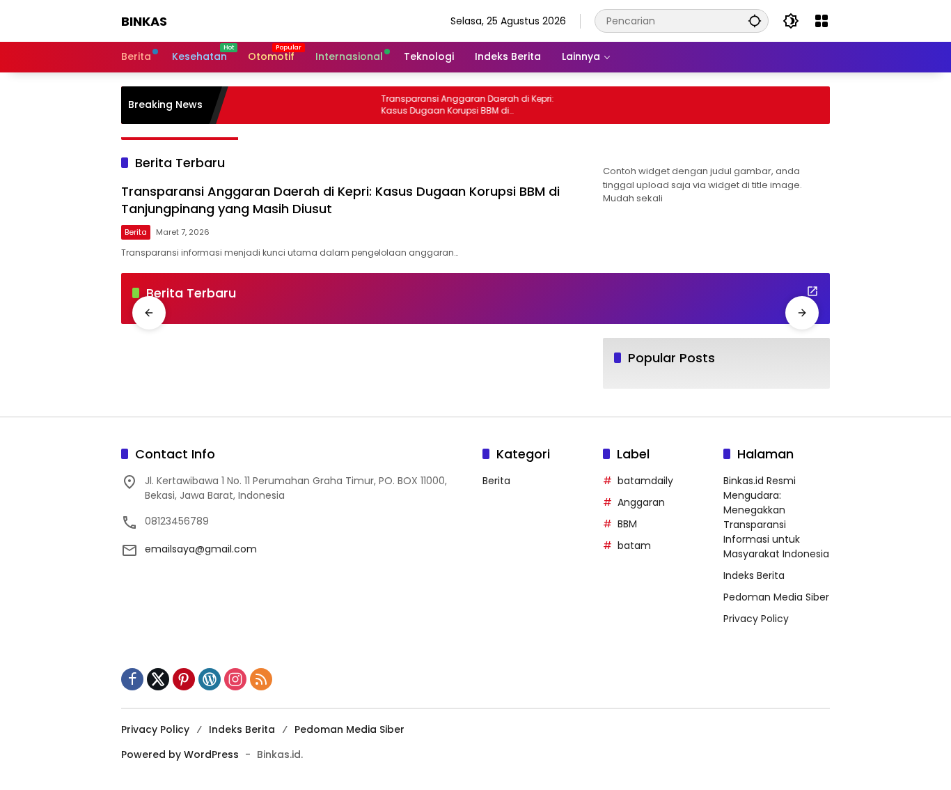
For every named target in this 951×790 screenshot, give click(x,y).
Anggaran (641, 502)
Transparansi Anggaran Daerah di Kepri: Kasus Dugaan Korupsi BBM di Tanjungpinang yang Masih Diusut (458, 105)
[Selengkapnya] (812, 291)
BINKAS (144, 21)
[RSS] (261, 679)
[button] (755, 20)
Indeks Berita (754, 575)
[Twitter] (158, 679)
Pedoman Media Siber (776, 597)
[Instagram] (235, 679)
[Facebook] (132, 679)
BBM (627, 524)
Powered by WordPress (180, 754)
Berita (136, 232)
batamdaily (645, 481)
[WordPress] (209, 679)
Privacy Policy (756, 619)
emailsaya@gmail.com (201, 549)
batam (634, 545)
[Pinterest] (184, 679)
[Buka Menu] (821, 21)
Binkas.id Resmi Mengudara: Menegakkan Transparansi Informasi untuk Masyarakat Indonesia (776, 517)
